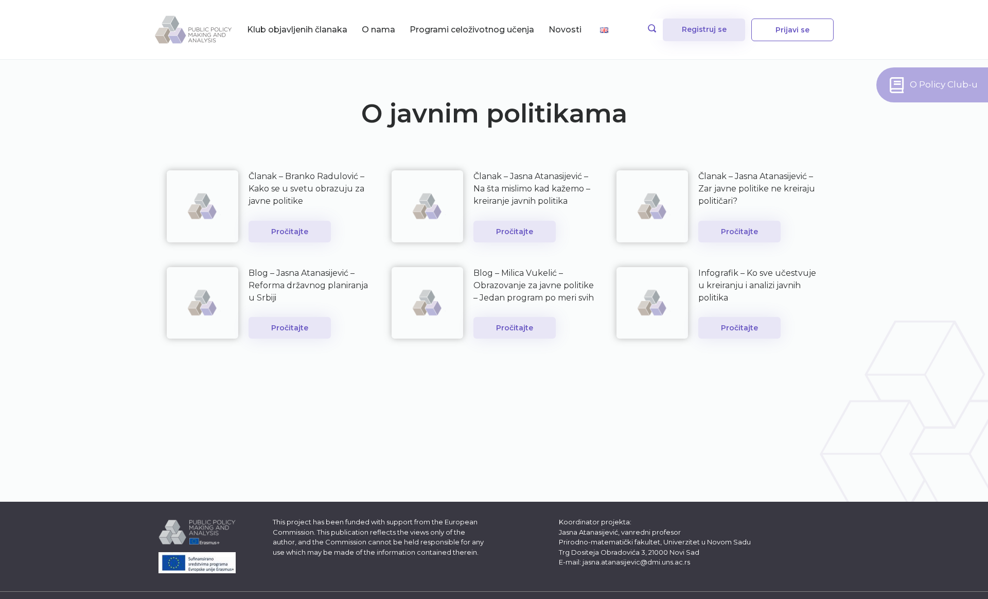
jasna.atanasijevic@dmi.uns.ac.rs (636, 562)
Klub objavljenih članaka (297, 29)
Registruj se (704, 29)
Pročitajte (289, 231)
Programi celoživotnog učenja (472, 29)
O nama (378, 29)
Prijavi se (792, 29)
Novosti (565, 29)
